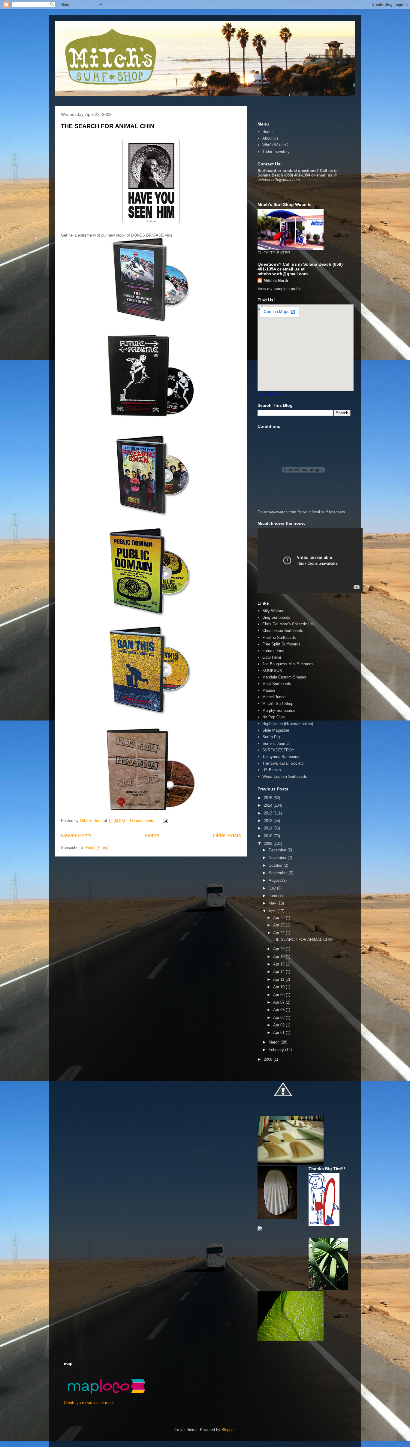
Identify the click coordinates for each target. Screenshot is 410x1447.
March (275, 1042)
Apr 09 (279, 994)
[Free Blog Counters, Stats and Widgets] (260, 1230)
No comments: (143, 820)
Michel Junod (273, 697)
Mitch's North (276, 280)
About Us (270, 138)
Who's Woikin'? (275, 145)
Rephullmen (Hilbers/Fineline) (287, 723)
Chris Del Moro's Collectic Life (288, 624)
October (276, 865)
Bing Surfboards (276, 617)
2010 (268, 836)
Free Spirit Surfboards (281, 644)
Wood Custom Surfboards (284, 776)
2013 (268, 813)
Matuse (268, 690)
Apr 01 (279, 1032)
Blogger (228, 1429)
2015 (268, 798)
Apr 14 (279, 971)
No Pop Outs (273, 717)
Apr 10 (279, 987)
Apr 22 (279, 933)
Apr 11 (279, 979)
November (278, 857)
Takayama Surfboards (281, 756)
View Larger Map (270, 394)
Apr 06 (279, 1009)
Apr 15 (279, 964)
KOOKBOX (272, 670)
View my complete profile (279, 288)
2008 (268, 1059)
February (277, 1049)
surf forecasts (333, 512)
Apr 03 (279, 1017)
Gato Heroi (271, 657)
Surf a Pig (271, 737)
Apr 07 (279, 1002)
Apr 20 (279, 949)
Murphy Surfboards (278, 710)
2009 (268, 843)
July (273, 888)
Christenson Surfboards (282, 630)
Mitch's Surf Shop (277, 703)
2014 (268, 805)
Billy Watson (273, 611)
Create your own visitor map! (89, 1402)
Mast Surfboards (276, 683)
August (275, 880)
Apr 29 (279, 917)
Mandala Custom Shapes (284, 677)
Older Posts (227, 835)
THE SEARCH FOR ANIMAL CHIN (107, 126)
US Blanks (271, 770)
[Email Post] (165, 820)
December (278, 850)
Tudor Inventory (276, 152)
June (273, 895)
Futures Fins (273, 650)
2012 (268, 820)
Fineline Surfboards (279, 637)
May (273, 903)
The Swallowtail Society (283, 763)
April (273, 911)
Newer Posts (76, 835)
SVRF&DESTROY (278, 750)
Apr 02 (279, 1025)
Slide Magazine (275, 730)
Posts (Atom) (96, 847)
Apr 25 (279, 925)
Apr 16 (279, 956)
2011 (268, 828)
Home (152, 835)
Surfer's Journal (275, 743)
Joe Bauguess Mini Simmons (287, 664)
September (279, 873)
